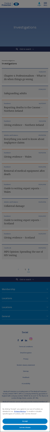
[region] (25, 417)
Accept (25, 421)
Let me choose (24, 427)
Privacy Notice (20, 411)
